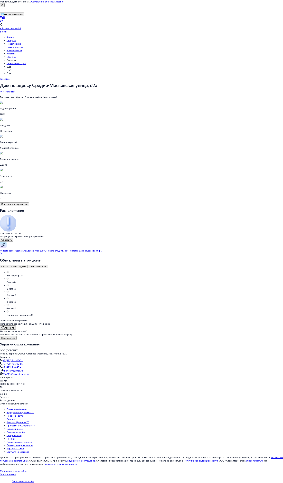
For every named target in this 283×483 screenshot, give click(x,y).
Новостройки (14, 43)
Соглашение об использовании (47, 1)
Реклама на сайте (16, 432)
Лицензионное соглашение (80, 460)
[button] (145, 275)
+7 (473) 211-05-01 (13, 360)
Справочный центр (17, 409)
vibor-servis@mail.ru (13, 370)
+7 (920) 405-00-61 (13, 363)
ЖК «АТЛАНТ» (7, 91)
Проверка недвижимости (20, 445)
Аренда (10, 37)
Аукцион (11, 419)
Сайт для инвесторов (18, 451)
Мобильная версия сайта (13, 471)
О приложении (8, 474)
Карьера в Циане (15, 448)
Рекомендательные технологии (60, 463)
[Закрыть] (2, 5)
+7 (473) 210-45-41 (13, 367)
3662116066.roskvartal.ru (16, 374)
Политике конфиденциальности (201, 460)
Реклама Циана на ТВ (18, 422)
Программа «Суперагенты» (21, 425)
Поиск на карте (15, 415)
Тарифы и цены (15, 428)
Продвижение (14, 435)
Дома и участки (15, 47)
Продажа (11, 40)
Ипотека (11, 53)
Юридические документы (20, 412)
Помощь (11, 438)
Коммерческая (14, 50)
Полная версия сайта (23, 481)
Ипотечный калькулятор (19, 441)
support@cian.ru (254, 460)
